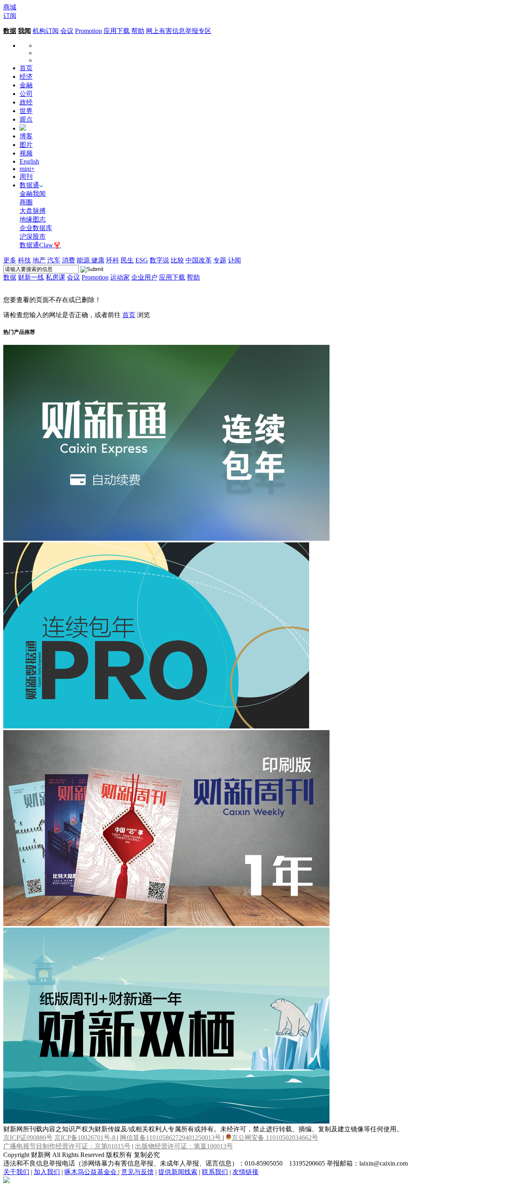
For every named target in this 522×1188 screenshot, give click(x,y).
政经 (26, 102)
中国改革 (199, 260)
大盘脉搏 (33, 210)
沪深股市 (33, 236)
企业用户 (144, 277)
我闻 (24, 30)
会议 (66, 30)
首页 (26, 67)
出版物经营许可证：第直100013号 (184, 1146)
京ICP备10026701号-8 (85, 1137)
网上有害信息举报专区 (178, 30)
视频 (26, 153)
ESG (141, 260)
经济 (26, 76)
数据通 (29, 185)
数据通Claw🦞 (40, 245)
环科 (112, 260)
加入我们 (47, 1171)
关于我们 (16, 1171)
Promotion (88, 30)
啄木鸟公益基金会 (91, 1171)
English (29, 161)
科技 (24, 260)
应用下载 (117, 30)
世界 (26, 110)
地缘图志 (33, 219)
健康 (97, 260)
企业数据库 (36, 227)
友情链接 (245, 1171)
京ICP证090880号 (28, 1137)
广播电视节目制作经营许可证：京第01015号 (66, 1146)
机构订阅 (46, 30)
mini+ (27, 168)
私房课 (55, 277)
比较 (177, 260)
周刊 (26, 176)
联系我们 (215, 1171)
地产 (39, 260)
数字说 (159, 260)
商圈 (26, 202)
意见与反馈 (137, 1171)
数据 (9, 30)
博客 (26, 136)
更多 (9, 260)
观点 (26, 119)
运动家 (120, 277)
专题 (219, 260)
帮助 (137, 30)
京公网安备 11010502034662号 (275, 1137)
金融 (26, 85)
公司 (26, 93)
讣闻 (234, 260)
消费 (68, 260)
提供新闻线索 (177, 1171)
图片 (26, 144)
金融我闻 (33, 193)
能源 (84, 260)
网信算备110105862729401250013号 (171, 1137)
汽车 (53, 260)
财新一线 (31, 277)
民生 (127, 260)
